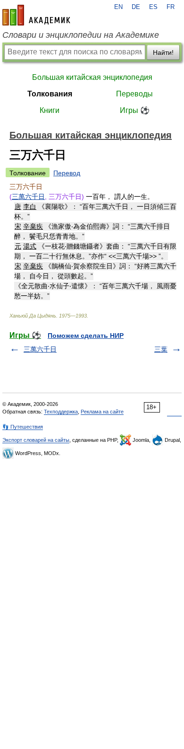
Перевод (66, 173)
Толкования (49, 94)
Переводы (134, 94)
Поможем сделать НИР (86, 335)
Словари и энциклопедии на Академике (80, 35)
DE (136, 7)
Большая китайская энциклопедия (92, 77)
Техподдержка (61, 411)
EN (118, 7)
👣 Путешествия (22, 427)
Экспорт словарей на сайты (35, 440)
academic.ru (36, 15)
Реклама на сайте (102, 411)
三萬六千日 (28, 196)
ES (153, 7)
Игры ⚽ (135, 110)
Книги (49, 110)
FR (171, 7)
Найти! (163, 52)
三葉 (160, 349)
